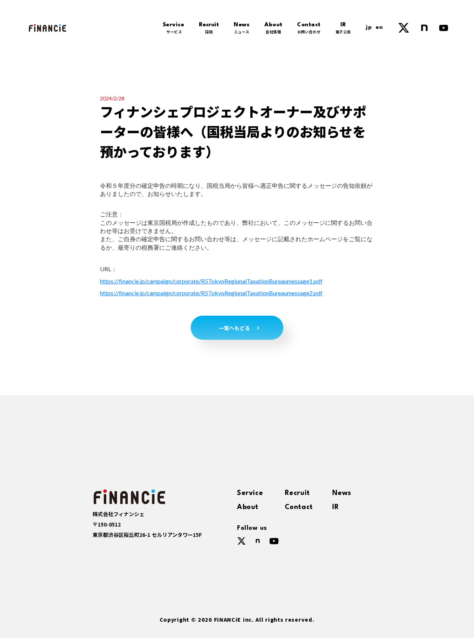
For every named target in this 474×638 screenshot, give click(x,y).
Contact (299, 507)
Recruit (297, 493)
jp (369, 27)
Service (250, 493)
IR (335, 507)
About (247, 507)
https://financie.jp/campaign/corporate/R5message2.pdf (211, 292)
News (341, 493)
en (379, 27)
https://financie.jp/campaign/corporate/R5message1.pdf (211, 281)
